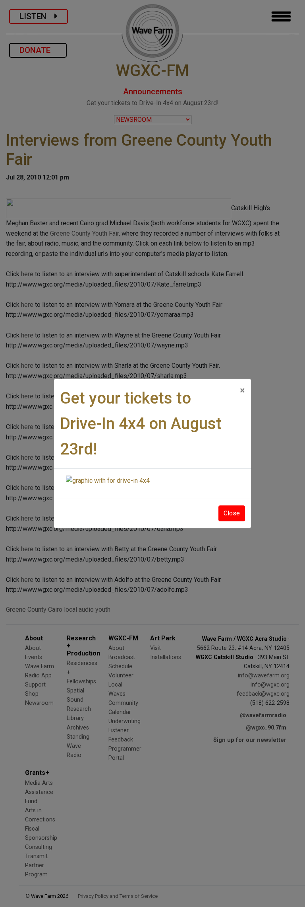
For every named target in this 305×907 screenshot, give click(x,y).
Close (232, 513)
